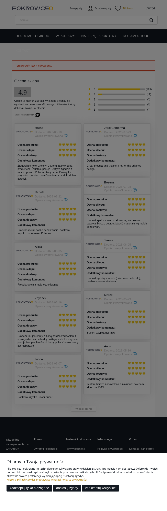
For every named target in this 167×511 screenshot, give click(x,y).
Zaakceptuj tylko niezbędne (29, 488)
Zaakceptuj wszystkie (100, 488)
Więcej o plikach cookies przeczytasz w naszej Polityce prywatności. (47, 479)
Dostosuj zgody (67, 488)
